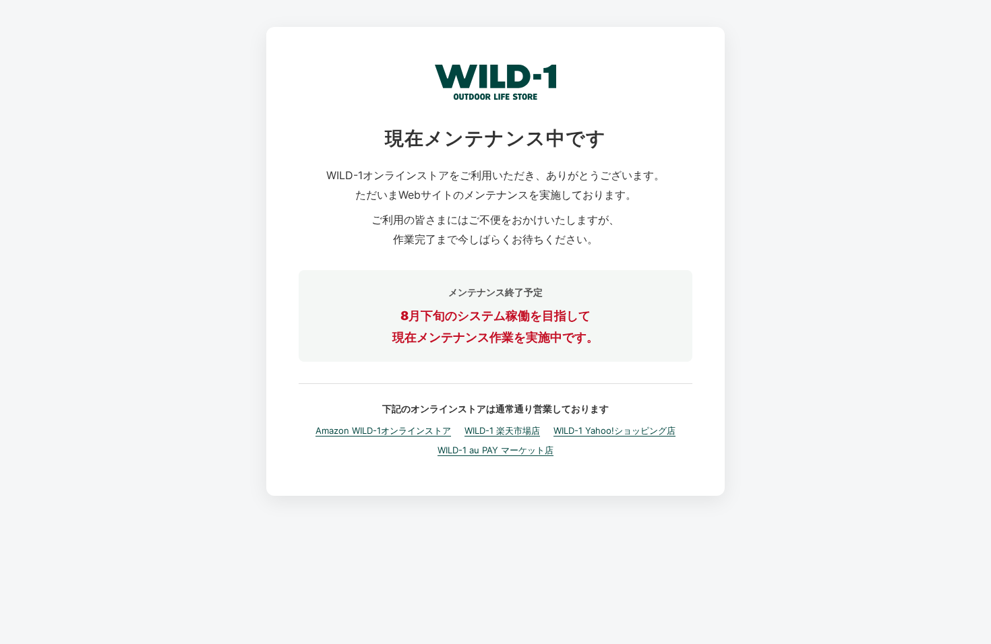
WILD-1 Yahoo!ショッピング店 (614, 430)
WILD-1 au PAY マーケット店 (495, 450)
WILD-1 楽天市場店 (502, 430)
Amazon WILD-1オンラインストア (383, 430)
